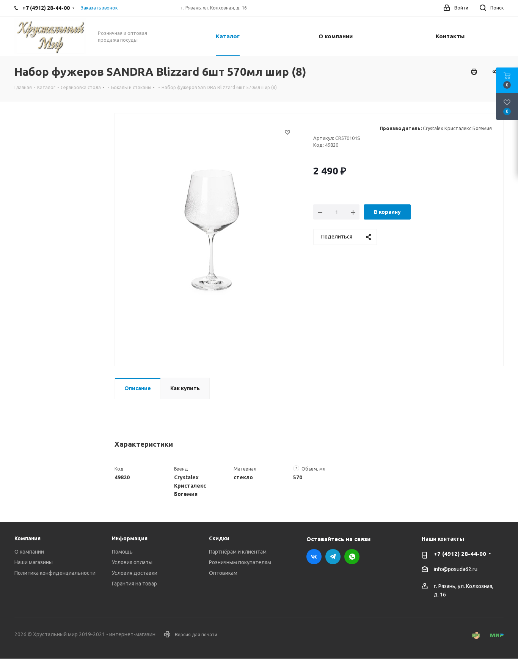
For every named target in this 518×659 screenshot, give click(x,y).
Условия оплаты (132, 562)
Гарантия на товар (134, 584)
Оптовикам (223, 573)
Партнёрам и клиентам (238, 552)
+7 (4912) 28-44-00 (460, 554)
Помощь (122, 552)
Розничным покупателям (240, 562)
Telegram (333, 556)
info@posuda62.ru (455, 569)
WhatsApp (351, 556)
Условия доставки (134, 573)
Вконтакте (314, 556)
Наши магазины (33, 562)
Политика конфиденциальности (55, 573)
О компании (29, 552)
